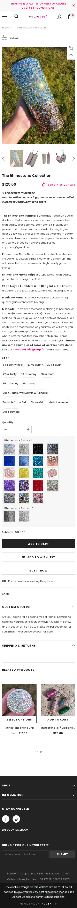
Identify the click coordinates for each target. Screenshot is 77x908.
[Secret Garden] (53, 485)
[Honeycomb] (10, 516)
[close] (73, 6)
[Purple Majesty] (10, 485)
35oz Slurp (29, 383)
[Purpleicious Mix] (25, 485)
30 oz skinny (28, 374)
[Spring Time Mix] (25, 498)
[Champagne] (53, 461)
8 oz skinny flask (13, 364)
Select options (19, 720)
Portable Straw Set (14, 402)
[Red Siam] (39, 485)
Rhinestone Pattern (18, 508)
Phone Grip (37, 402)
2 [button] (41, 752)
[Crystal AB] (10, 449)
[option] (38, 95)
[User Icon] (59, 17)
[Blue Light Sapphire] (25, 461)
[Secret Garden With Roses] (10, 498)
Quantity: (8, 422)
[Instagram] (16, 819)
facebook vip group (27, 349)
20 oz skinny (35, 364)
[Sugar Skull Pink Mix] (39, 498)
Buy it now (38, 571)
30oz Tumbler (11, 411)
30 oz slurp (47, 374)
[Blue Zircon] (39, 461)
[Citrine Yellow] (25, 473)
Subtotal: (8, 532)
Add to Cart (57, 720)
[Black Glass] (53, 449)
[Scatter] (25, 516)
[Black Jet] (39, 449)
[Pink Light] (53, 473)
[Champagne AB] (10, 473)
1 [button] (37, 752)
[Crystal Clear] (25, 449)
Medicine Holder (59, 402)
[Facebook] (5, 819)
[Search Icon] (16, 17)
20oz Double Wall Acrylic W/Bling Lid (25, 393)
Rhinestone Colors (18, 440)
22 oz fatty (10, 374)
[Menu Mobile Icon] (4, 16)
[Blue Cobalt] (10, 461)
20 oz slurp (54, 364)
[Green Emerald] (39, 473)
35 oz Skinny (10, 383)
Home (5, 27)
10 (9, 581)
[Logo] (38, 16)
